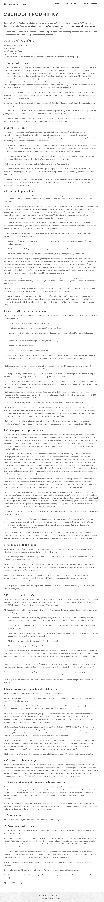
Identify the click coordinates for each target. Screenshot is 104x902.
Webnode (58, 898)
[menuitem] (57, 4)
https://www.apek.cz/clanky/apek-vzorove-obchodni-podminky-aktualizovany (63, 26)
